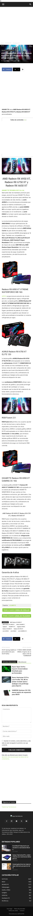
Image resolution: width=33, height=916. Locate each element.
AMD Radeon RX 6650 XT (16, 622)
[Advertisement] (16, 24)
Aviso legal (9, 908)
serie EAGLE (13, 631)
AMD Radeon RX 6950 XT (8, 624)
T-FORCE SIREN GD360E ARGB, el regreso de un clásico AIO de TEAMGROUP (24, 652)
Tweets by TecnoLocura (9, 807)
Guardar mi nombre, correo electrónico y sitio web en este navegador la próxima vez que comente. (16, 743)
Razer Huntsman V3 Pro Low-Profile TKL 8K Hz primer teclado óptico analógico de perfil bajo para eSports (20, 682)
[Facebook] (6, 821)
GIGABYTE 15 (12, 626)
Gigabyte (5, 626)
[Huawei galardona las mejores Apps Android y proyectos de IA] (6, 866)
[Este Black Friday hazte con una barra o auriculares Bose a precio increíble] (6, 848)
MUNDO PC (8, 43)
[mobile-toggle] (3, 4)
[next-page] (6, 699)
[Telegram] (16, 821)
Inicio (2, 43)
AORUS (4, 296)
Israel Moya (6, 61)
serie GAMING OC (22, 631)
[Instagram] (11, 821)
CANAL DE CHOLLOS (22, 610)
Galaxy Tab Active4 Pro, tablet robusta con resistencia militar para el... (21, 856)
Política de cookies (13, 910)
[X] (21, 821)
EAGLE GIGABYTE (20, 624)
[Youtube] (26, 821)
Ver (25, 120)
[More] (23, 69)
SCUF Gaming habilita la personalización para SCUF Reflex (9, 652)
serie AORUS (6, 631)
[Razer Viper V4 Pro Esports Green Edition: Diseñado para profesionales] (6, 669)
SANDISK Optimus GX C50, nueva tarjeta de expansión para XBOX (21, 692)
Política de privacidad (19, 908)
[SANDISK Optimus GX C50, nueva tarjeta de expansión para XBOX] (6, 692)
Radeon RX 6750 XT (18, 628)
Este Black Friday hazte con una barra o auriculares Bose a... (21, 847)
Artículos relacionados (9, 662)
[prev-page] (3, 699)
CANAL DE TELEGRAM (22, 616)
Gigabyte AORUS (21, 626)
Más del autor (22, 662)
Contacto (22, 910)
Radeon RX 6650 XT (7, 628)
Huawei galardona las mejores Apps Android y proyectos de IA (21, 866)
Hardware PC (16, 43)
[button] (30, 4)
